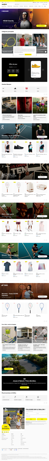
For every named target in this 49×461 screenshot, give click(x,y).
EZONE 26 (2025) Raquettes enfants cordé (18, 315)
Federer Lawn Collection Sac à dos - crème (30, 194)
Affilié (11, 439)
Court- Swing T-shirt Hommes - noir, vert (30, 154)
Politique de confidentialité (11, 448)
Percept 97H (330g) (27, 315)
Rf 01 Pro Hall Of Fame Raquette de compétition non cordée (17, 195)
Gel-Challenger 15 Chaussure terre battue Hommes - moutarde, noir (36, 73)
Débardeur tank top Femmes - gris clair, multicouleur (18, 274)
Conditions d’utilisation (20, 448)
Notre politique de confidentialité (29, 422)
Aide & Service (12, 435)
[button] (44, 55)
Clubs (11, 443)
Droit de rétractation (4, 435)
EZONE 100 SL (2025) (4, 315)
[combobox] (27, 4)
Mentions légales (15, 448)
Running (5, 2)
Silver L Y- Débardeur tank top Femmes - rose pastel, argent (41, 234)
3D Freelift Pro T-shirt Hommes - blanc (6, 233)
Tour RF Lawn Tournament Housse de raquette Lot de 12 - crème (41, 195)
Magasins (22, 439)
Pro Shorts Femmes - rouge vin (17, 233)
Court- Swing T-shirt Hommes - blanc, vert (41, 154)
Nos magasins (41, 2)
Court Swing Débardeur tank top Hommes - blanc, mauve (7, 154)
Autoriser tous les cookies (28, 54)
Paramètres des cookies (4, 439)
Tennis (2, 2)
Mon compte (22, 435)
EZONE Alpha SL (38, 315)
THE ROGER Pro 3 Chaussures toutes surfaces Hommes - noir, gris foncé (18, 154)
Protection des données (16, 52)
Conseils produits (22, 443)
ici (33, 51)
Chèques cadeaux (45, 2)
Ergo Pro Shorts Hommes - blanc (29, 233)
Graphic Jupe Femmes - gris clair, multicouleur (40, 274)
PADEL (8, 2)
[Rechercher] (15, 4)
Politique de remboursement (25, 448)
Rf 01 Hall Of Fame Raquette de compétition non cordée (7, 195)
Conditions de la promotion (4, 459)
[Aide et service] (43, 4)
